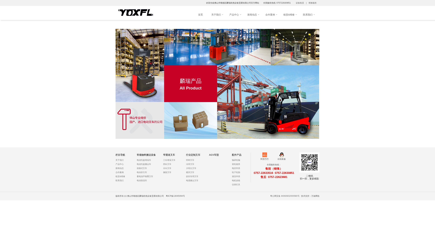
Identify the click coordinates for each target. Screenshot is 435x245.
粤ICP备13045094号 (175, 196)
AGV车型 (214, 154)
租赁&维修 (288, 14)
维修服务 (313, 3)
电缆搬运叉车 (295, 63)
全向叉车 (217, 52)
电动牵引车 (268, 107)
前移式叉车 (268, 102)
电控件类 (191, 121)
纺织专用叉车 (295, 58)
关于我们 (216, 14)
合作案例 (270, 14)
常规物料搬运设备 (146, 154)
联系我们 (307, 14)
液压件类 (191, 131)
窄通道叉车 (169, 154)
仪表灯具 (236, 184)
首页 (200, 14)
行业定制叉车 (193, 154)
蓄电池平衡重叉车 (268, 112)
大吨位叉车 (295, 48)
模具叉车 (295, 53)
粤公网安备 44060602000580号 (285, 196)
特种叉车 (295, 38)
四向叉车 (217, 47)
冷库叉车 (295, 43)
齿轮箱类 (191, 116)
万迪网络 (315, 196)
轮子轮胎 (191, 126)
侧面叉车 (217, 57)
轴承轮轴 (191, 111)
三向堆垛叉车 (217, 41)
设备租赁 (300, 3)
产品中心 (234, 14)
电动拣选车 (268, 117)
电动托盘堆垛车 (268, 91)
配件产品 (236, 154)
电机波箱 (191, 136)
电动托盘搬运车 (268, 96)
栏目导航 (120, 154)
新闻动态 (252, 14)
